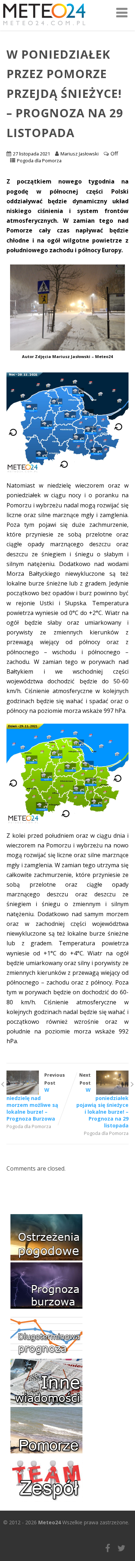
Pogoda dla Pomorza (39, 160)
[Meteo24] (44, 27)
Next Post (102, 1100)
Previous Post (35, 1097)
